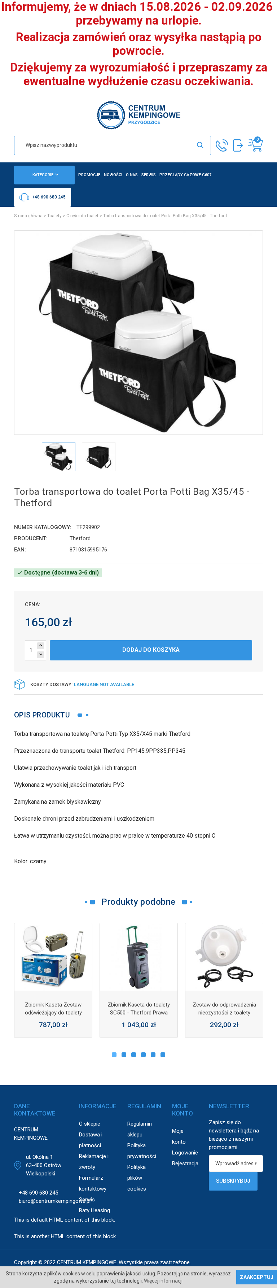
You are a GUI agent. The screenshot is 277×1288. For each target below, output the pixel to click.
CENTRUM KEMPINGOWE (86, 1262)
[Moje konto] (238, 145)
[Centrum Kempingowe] (138, 114)
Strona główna (28, 215)
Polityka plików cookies (136, 1178)
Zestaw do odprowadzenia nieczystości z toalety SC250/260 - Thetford (224, 1012)
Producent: (31, 538)
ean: (20, 549)
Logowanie (185, 1152)
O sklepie (89, 1124)
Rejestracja (185, 1163)
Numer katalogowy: (42, 527)
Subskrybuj (233, 1181)
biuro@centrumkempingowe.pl (55, 1201)
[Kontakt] (222, 145)
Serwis (87, 1199)
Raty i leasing (94, 1210)
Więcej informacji (163, 1281)
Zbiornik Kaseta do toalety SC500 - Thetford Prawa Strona (138, 1012)
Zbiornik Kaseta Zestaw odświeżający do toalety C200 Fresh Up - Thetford (53, 1012)
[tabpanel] (53, 980)
